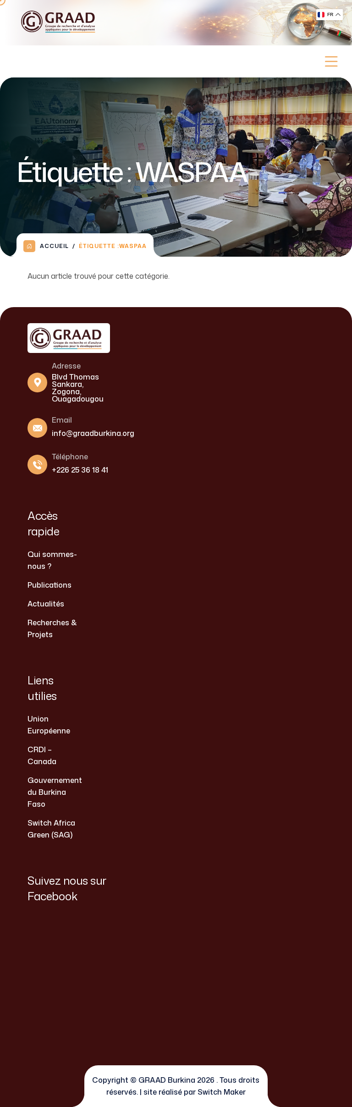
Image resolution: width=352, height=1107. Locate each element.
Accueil (54, 246)
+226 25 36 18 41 (80, 470)
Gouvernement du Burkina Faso (55, 792)
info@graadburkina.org (93, 433)
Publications (50, 585)
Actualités (46, 604)
